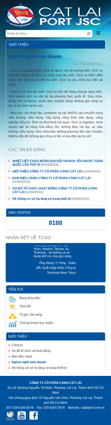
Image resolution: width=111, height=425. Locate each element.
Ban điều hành (18, 348)
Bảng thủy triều (26, 290)
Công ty (13, 337)
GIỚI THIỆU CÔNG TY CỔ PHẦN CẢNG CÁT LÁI (43, 167)
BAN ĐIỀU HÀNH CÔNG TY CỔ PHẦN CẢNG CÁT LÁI (48, 173)
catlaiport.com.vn (92, 394)
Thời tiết (21, 298)
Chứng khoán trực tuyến (33, 314)
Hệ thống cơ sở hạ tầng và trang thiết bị (38, 190)
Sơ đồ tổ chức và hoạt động (27, 342)
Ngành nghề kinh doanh (25, 354)
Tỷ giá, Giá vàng (27, 306)
